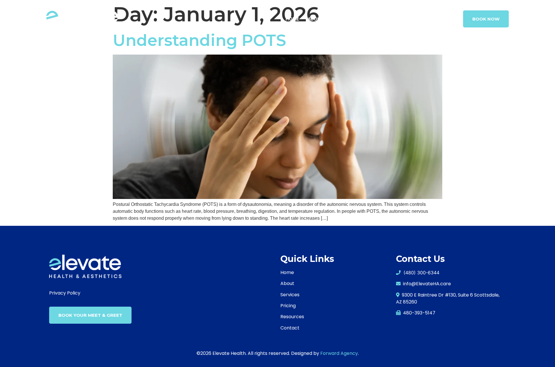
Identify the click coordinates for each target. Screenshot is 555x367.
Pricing (413, 19)
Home (292, 19)
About (315, 19)
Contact (442, 19)
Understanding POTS (199, 40)
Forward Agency (339, 353)
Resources (381, 19)
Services (343, 19)
